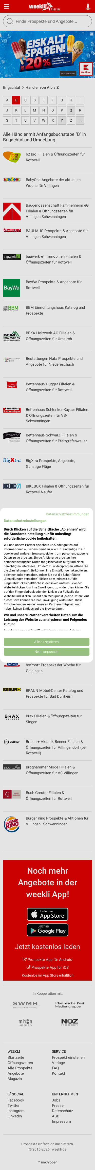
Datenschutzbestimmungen (67, 514)
